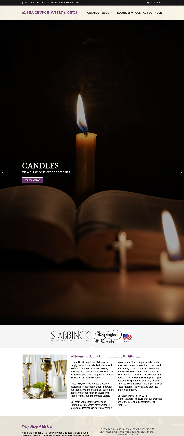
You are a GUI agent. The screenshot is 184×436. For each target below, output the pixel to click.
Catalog (93, 13)
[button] (2, 172)
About (106, 13)
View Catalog (32, 180)
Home (158, 13)
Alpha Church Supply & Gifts (49, 12)
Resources (123, 13)
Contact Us (143, 13)
